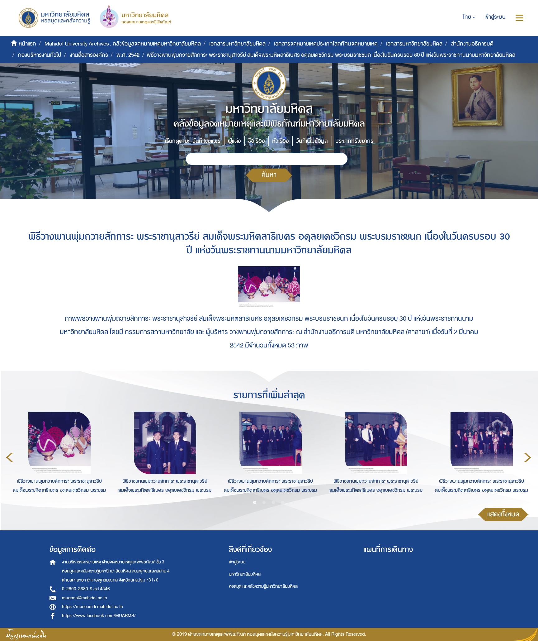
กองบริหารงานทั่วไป (39, 55)
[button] (469, 17)
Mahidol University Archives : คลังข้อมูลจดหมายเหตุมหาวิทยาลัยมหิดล (123, 44)
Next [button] (527, 457)
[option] (58, 456)
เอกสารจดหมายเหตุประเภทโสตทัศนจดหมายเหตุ (326, 44)
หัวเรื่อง (280, 141)
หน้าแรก (27, 44)
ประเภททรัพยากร (354, 141)
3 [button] (273, 503)
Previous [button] (9, 457)
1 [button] (255, 503)
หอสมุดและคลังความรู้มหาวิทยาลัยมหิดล (263, 586)
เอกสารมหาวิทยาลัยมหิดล (237, 44)
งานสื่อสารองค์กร (89, 55)
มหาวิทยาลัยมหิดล (245, 574)
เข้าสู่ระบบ (237, 562)
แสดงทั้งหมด (503, 514)
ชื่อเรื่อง (256, 141)
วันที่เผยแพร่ (206, 141)
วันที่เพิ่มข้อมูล (312, 141)
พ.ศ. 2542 (127, 55)
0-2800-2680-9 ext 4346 (86, 589)
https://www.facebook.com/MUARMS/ (99, 615)
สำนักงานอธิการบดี (472, 44)
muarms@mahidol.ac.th (84, 598)
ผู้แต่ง (234, 141)
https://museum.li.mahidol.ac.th (92, 606)
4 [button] (283, 503)
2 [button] (264, 503)
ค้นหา (269, 175)
